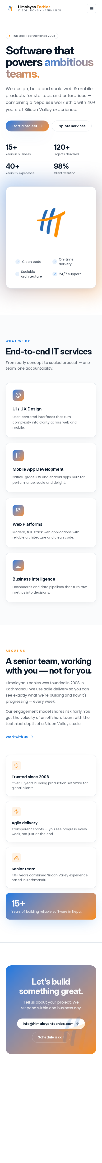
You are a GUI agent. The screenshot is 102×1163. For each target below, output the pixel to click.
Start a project (24, 126)
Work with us (17, 737)
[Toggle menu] (91, 8)
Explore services (72, 126)
